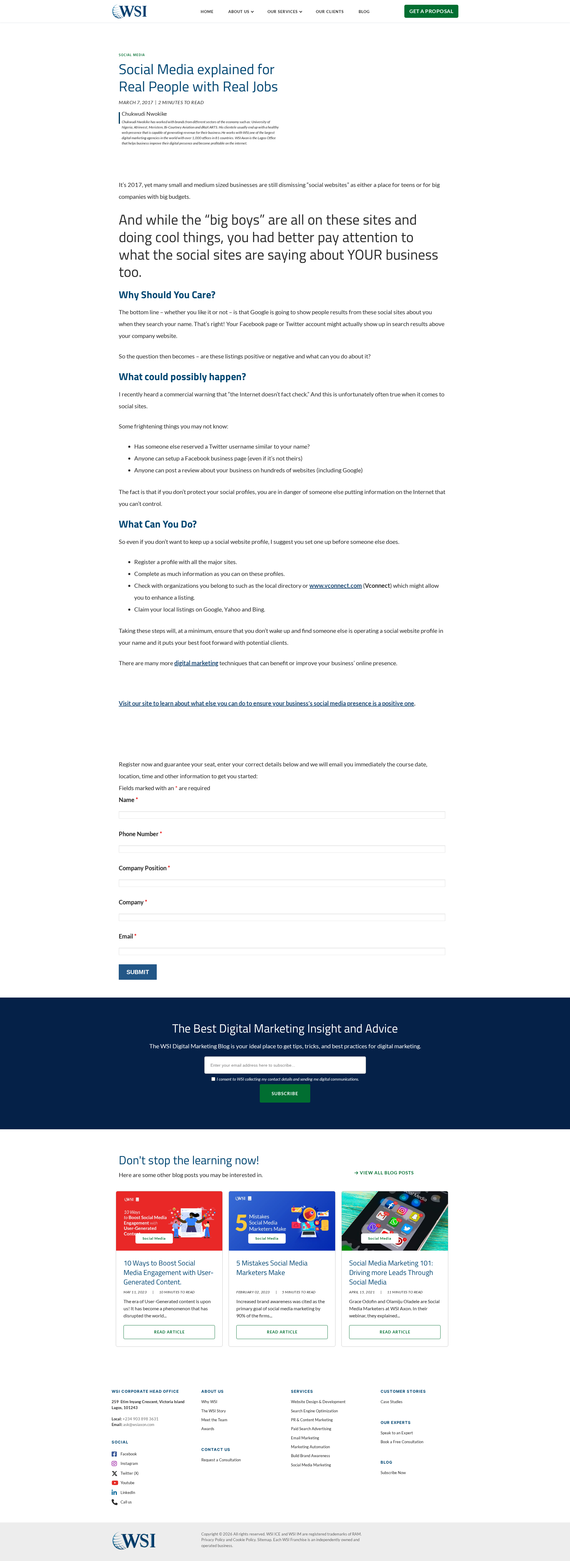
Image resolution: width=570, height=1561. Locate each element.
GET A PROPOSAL (431, 11)
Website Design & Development (318, 1401)
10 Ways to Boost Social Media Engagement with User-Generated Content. (169, 1272)
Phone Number (140, 833)
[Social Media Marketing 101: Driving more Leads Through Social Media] (395, 1221)
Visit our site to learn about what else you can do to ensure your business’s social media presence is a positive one (266, 703)
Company (133, 902)
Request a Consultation (221, 1459)
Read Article (169, 1332)
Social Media (132, 55)
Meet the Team (214, 1419)
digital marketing (196, 662)
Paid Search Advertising (311, 1428)
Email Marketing (305, 1437)
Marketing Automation (310, 1446)
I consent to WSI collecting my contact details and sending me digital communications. (288, 1079)
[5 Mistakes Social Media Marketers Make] (282, 1221)
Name (128, 799)
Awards (207, 1428)
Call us (126, 1502)
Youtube (127, 1482)
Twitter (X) (130, 1473)
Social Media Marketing (311, 1464)
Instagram (129, 1463)
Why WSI (209, 1401)
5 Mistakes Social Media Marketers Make (272, 1267)
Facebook (129, 1454)
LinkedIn (128, 1492)
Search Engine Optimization (314, 1410)
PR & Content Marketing (312, 1419)
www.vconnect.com (335, 585)
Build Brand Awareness (310, 1455)
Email (128, 936)
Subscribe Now (393, 1472)
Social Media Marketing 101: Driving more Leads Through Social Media (391, 1272)
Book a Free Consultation (402, 1441)
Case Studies (392, 1401)
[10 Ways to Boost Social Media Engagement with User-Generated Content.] (169, 1221)
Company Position (144, 867)
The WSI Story (213, 1410)
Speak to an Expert (397, 1432)
